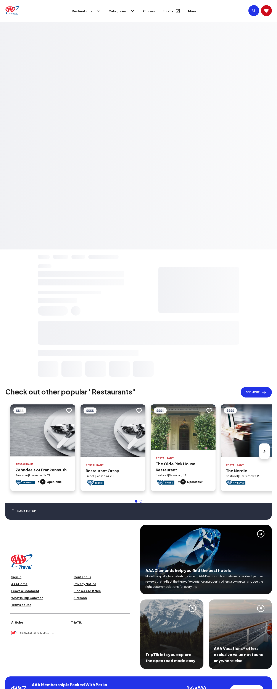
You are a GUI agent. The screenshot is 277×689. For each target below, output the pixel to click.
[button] (136, 501)
